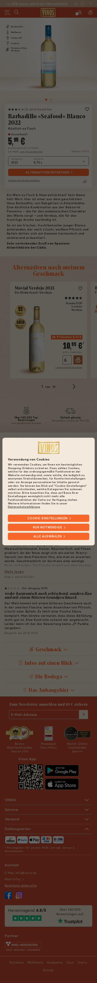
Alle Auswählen (47, 536)
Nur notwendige (47, 527)
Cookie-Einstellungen (48, 518)
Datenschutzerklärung (24, 506)
